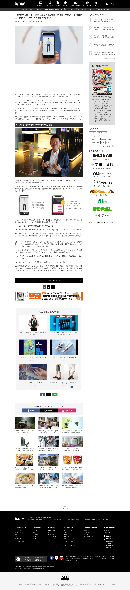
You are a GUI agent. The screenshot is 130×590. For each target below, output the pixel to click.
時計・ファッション (36, 9)
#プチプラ (92, 136)
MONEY (52, 527)
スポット (86, 530)
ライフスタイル (23, 9)
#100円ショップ (102, 132)
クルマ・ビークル (68, 530)
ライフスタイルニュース (70, 545)
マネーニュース (52, 539)
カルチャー (87, 532)
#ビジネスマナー (94, 139)
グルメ (65, 532)
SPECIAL (109, 539)
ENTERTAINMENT (92, 527)
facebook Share (42, 394)
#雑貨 (109, 139)
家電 (16, 534)
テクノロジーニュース (20, 541)
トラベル (66, 534)
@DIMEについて (70, 556)
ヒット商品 (35, 534)
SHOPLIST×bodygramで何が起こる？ (48, 280)
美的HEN (108, 547)
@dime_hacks (68, 410)
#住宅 (107, 142)
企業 (34, 532)
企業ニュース (110, 536)
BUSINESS (37, 527)
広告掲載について (105, 558)
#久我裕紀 (39, 21)
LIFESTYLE (69, 527)
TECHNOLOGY (21, 527)
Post (48, 394)
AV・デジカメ (18, 530)
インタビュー (36, 536)
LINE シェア (54, 394)
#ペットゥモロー (94, 142)
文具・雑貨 (67, 536)
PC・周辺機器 (18, 539)
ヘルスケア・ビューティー (71, 541)
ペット (65, 543)
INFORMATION (110, 527)
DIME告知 (106, 530)
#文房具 (103, 139)
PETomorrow (109, 545)
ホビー (86, 534)
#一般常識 (92, 132)
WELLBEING (109, 543)
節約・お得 (51, 534)
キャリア (35, 530)
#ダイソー (100, 136)
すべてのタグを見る (108, 146)
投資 (49, 532)
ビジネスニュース (37, 539)
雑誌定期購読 (77, 558)
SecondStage (109, 541)
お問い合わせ (105, 556)
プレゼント (107, 532)
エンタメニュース (88, 536)
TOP (16, 9)
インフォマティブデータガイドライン (92, 556)
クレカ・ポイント (52, 536)
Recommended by (67, 387)
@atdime (32, 410)
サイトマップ (78, 556)
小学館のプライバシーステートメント (91, 558)
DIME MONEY (52, 530)
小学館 (71, 558)
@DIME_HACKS (50, 410)
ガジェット (17, 536)
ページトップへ (65, 508)
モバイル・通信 (19, 532)
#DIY (102, 142)
